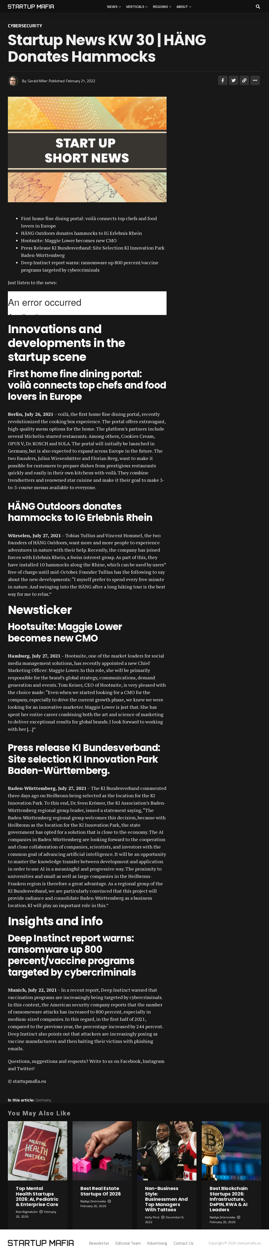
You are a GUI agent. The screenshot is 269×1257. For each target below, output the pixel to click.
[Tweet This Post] (233, 80)
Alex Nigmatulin (27, 1211)
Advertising (157, 1243)
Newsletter (99, 1243)
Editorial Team (128, 1243)
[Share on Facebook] (222, 80)
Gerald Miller (38, 81)
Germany (43, 1100)
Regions (160, 6)
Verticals (135, 6)
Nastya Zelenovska (93, 1201)
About (182, 6)
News (112, 6)
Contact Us (184, 1243)
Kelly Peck (152, 1217)
